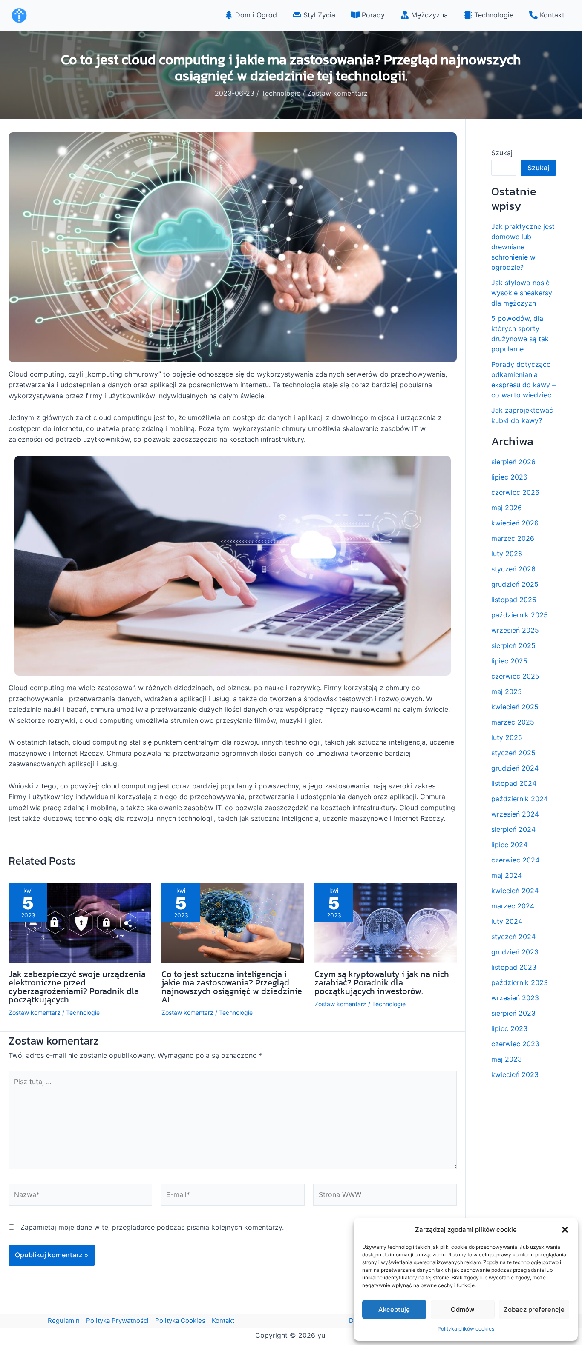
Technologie (280, 93)
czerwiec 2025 (515, 676)
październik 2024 (519, 798)
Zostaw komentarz (337, 93)
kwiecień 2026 (515, 523)
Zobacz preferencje (534, 1309)
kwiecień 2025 (515, 706)
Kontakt (223, 1320)
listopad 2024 (513, 783)
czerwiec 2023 (515, 1043)
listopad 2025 (513, 599)
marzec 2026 (512, 538)
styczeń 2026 (513, 569)
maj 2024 (506, 875)
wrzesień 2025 (515, 630)
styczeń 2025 (513, 752)
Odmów (462, 1309)
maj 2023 (506, 1059)
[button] (565, 1229)
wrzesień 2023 (515, 998)
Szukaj (502, 152)
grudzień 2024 (515, 768)
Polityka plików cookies (466, 1328)
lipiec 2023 (509, 1028)
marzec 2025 (512, 722)
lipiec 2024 (509, 844)
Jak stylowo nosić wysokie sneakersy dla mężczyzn (521, 292)
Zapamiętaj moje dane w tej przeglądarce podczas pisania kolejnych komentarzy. (152, 1227)
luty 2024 (506, 921)
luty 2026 (506, 553)
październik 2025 (519, 615)
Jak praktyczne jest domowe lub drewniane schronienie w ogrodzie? (523, 246)
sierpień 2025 (513, 645)
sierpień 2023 (513, 1013)
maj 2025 (506, 691)
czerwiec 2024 (515, 860)
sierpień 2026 (513, 461)
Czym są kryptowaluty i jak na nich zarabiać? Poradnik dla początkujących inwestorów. (381, 982)
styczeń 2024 (513, 936)
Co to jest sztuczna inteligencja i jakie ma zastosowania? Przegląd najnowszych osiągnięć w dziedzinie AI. (231, 987)
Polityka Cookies (180, 1320)
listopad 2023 (513, 967)
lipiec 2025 (509, 661)
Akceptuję (394, 1309)
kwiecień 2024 (515, 890)
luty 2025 (506, 737)
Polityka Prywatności (117, 1320)
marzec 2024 (512, 906)
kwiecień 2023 (515, 1074)
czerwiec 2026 (515, 492)
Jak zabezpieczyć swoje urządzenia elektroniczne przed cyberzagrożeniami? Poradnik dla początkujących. (77, 987)
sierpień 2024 (513, 829)
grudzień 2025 (515, 584)
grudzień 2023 (515, 952)
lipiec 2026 (509, 477)
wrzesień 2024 (515, 814)
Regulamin (64, 1320)
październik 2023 (519, 982)
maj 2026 (506, 507)
